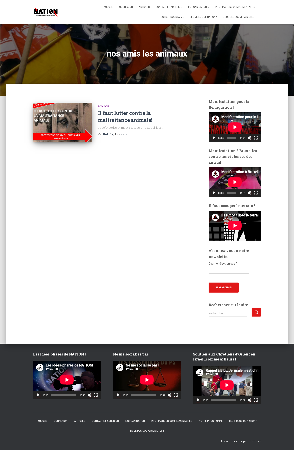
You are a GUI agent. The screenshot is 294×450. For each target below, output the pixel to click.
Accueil (108, 7)
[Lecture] (214, 138)
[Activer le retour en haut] (286, 442)
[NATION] (46, 12)
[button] (208, 7)
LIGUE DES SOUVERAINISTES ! (239, 17)
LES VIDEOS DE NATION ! (203, 17)
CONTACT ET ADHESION (169, 7)
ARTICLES (144, 7)
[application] (235, 127)
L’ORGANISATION (197, 7)
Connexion (126, 7)
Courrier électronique (223, 263)
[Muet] (249, 138)
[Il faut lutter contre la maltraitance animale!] (62, 122)
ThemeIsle (254, 441)
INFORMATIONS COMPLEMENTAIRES (235, 7)
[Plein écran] (256, 138)
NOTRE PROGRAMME (172, 17)
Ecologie (103, 106)
